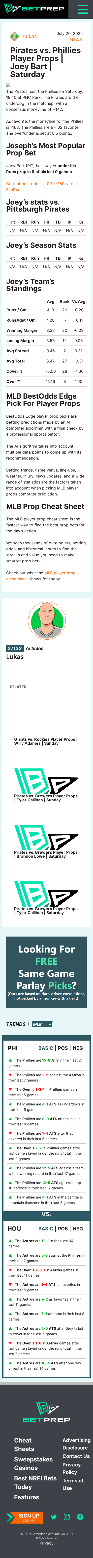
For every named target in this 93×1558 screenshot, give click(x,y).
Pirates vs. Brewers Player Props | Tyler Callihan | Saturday (46, 910)
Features (26, 1497)
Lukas (30, 36)
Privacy (47, 1543)
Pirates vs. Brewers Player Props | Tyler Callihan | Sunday (46, 797)
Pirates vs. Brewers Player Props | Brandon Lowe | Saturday (46, 854)
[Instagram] (67, 1518)
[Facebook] (80, 1518)
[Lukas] (14, 36)
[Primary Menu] (83, 9)
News (76, 39)
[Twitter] (54, 1518)
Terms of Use (73, 1484)
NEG (78, 1048)
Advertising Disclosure (76, 1444)
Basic (45, 1048)
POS (63, 1048)
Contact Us (76, 1456)
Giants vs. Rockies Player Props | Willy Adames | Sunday (46, 741)
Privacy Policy (71, 1468)
